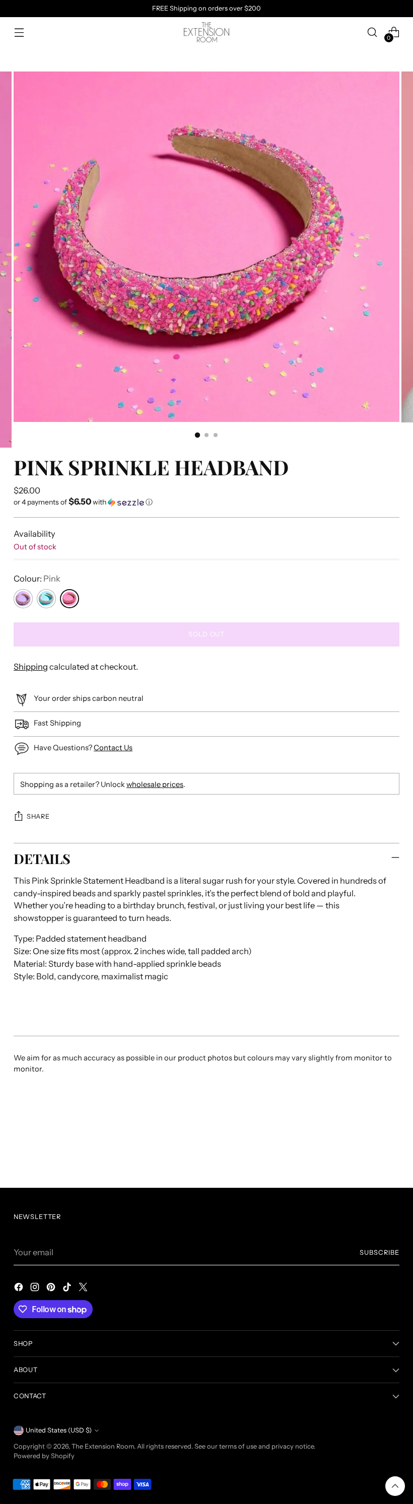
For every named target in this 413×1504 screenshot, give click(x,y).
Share (38, 816)
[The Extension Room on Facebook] (20, 1289)
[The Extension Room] (206, 32)
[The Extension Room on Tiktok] (68, 1289)
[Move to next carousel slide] (390, 1153)
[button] (206, 502)
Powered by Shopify (44, 1456)
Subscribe (379, 1252)
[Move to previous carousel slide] (367, 1153)
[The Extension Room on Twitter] (84, 1289)
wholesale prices (154, 784)
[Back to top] (395, 1486)
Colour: (37, 579)
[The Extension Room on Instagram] (36, 1289)
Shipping (31, 667)
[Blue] (46, 598)
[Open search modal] (372, 32)
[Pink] (69, 598)
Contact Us (113, 747)
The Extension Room (103, 1446)
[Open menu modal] (19, 32)
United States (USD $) (59, 1430)
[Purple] (23, 598)
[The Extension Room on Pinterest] (52, 1289)
